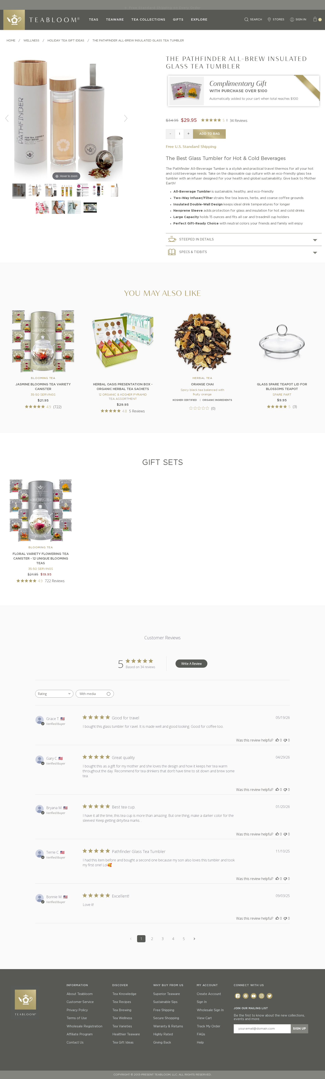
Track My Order (208, 1026)
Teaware (115, 19)
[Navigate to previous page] (130, 938)
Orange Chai (202, 384)
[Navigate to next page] (194, 938)
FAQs (201, 1034)
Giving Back (162, 1042)
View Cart (204, 1018)
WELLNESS (31, 40)
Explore (199, 19)
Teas (93, 19)
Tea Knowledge (124, 994)
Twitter (269, 996)
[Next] (125, 118)
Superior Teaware (166, 994)
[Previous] (6, 118)
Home (11, 40)
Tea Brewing (121, 1010)
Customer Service (80, 1002)
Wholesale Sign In (210, 1010)
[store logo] (44, 20)
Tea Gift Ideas (123, 1042)
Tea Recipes (121, 1002)
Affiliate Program (80, 1034)
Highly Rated (163, 1034)
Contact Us (75, 1042)
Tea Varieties (122, 1026)
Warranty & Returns (168, 1026)
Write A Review (191, 663)
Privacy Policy (77, 1010)
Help (200, 1042)
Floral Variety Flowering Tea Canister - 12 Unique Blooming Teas (41, 559)
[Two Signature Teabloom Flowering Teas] (244, 107)
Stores (278, 19)
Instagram (261, 996)
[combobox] (54, 694)
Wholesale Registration (84, 1026)
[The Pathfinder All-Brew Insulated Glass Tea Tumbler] (35, 191)
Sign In (202, 1002)
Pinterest (246, 996)
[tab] (244, 239)
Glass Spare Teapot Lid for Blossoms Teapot (282, 386)
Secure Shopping (166, 1018)
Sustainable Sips (165, 1002)
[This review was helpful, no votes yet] (277, 740)
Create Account (209, 994)
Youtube (253, 996)
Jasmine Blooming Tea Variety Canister (43, 386)
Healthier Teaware (126, 1034)
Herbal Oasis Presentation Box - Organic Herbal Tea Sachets (123, 386)
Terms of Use (77, 1018)
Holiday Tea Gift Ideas (66, 40)
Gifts (178, 19)
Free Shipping (163, 1010)
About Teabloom (80, 994)
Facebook (238, 996)
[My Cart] (317, 20)
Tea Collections (148, 19)
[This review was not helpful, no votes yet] (285, 740)
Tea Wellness (122, 1018)
